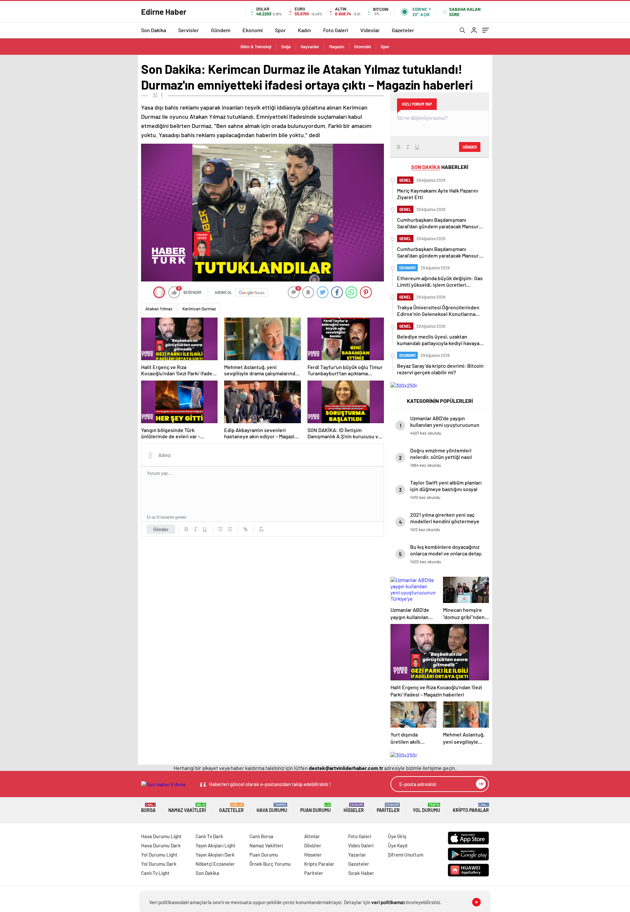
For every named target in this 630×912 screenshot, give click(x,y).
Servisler (188, 30)
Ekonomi (252, 30)
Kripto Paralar (471, 808)
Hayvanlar (310, 46)
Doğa (286, 46)
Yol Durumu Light (159, 855)
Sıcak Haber (361, 873)
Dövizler (312, 845)
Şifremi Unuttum (405, 855)
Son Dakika (153, 30)
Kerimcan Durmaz (199, 308)
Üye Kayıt (398, 845)
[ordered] (220, 529)
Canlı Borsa (261, 836)
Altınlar (312, 836)
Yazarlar (357, 855)
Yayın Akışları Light (216, 845)
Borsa (148, 808)
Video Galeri (360, 845)
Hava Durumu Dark (161, 845)
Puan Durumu (315, 808)
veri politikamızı (388, 902)
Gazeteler (403, 30)
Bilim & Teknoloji (256, 46)
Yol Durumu (426, 808)
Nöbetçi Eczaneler (215, 864)
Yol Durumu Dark (159, 864)
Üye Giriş (397, 836)
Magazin (336, 46)
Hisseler (354, 808)
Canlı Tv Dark (209, 836)
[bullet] (229, 529)
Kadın (304, 30)
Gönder (161, 529)
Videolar (370, 30)
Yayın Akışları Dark (215, 855)
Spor (280, 30)
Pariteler (388, 808)
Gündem (220, 30)
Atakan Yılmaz (158, 308)
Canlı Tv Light (155, 873)
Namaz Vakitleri (187, 808)
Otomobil (362, 46)
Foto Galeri (335, 30)
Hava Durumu (272, 808)
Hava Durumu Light (161, 836)
